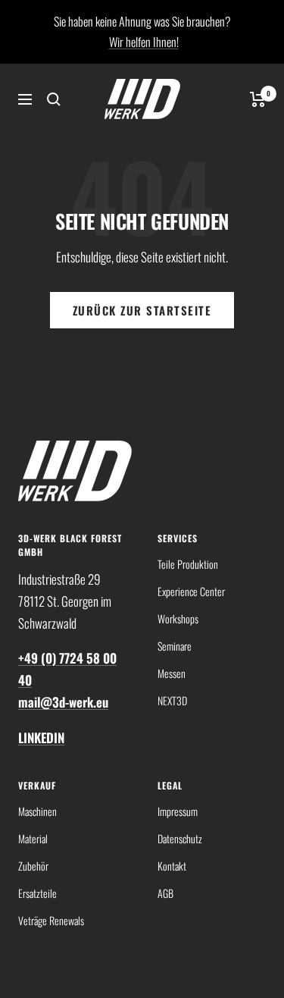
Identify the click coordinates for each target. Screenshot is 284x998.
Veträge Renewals (51, 920)
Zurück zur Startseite (142, 310)
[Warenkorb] (258, 99)
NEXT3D (172, 700)
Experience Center (191, 591)
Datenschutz (180, 838)
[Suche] (54, 99)
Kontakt (172, 866)
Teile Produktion (188, 564)
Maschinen (37, 811)
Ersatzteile (37, 893)
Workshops (178, 618)
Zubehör (33, 866)
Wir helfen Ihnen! (144, 42)
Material (33, 838)
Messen (172, 673)
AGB (165, 893)
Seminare (175, 646)
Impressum (178, 811)
